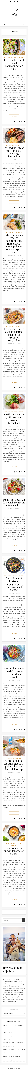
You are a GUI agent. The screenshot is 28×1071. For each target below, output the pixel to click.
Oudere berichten (10, 912)
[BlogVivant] (4, 24)
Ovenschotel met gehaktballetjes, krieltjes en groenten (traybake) (14, 334)
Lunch (16, 57)
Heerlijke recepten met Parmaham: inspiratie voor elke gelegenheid (13, 1029)
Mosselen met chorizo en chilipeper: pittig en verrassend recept (14, 584)
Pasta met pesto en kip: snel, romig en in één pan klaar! (14, 502)
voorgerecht (14, 845)
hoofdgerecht (8, 57)
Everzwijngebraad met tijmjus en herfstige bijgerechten (14, 152)
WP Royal (18, 1068)
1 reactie (17, 426)
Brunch (8, 758)
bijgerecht (8, 664)
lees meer (14, 116)
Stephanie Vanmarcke (9, 1042)
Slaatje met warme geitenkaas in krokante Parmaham (14, 418)
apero (5, 576)
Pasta (16, 497)
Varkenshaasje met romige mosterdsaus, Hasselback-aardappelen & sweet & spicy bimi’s (14, 243)
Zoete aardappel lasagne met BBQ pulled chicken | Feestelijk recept (14, 765)
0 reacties (17, 72)
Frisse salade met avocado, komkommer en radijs (14, 64)
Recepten (21, 57)
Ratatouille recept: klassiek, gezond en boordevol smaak (14, 673)
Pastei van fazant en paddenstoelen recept (14, 850)
